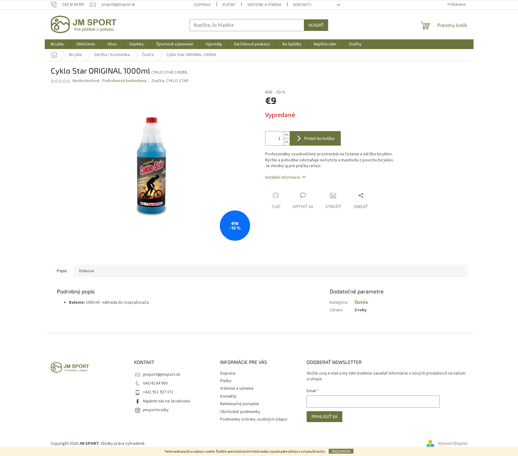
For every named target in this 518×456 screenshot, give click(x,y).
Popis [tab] (62, 271)
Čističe (361, 302)
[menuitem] (57, 44)
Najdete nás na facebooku (166, 401)
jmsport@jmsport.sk (161, 375)
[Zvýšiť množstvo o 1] (287, 134)
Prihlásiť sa (324, 416)
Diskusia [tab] (86, 271)
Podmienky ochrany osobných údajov (254, 419)
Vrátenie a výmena (264, 5)
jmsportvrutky (156, 410)
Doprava (202, 5)
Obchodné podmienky (240, 412)
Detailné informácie (282, 177)
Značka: (169, 81)
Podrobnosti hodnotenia (124, 81)
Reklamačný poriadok (239, 404)
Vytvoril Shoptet (453, 444)
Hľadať (316, 25)
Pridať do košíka (319, 138)
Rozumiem (341, 451)
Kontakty (302, 5)
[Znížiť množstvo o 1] (287, 141)
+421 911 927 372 (158, 392)
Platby (229, 5)
